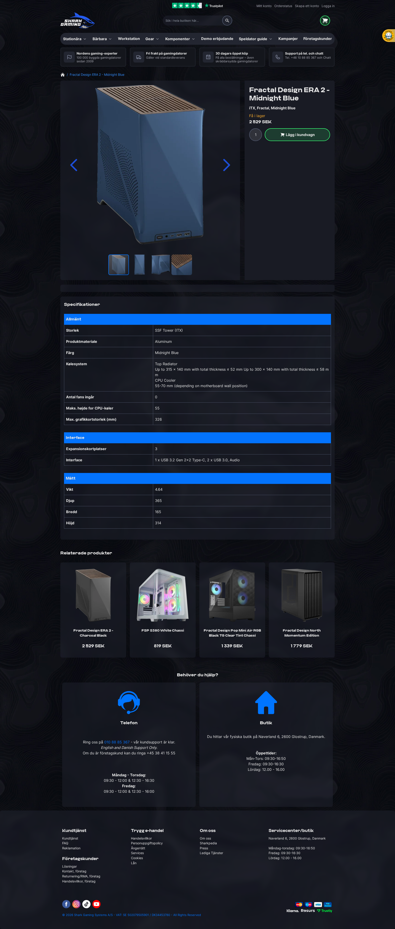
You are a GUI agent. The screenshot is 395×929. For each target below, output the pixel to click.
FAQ (65, 843)
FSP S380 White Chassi (162, 630)
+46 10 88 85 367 (303, 57)
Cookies (137, 858)
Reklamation (71, 848)
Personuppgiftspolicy (147, 843)
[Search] (227, 21)
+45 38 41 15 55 (161, 753)
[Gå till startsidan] (62, 74)
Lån (133, 863)
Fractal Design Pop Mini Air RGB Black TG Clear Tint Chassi (232, 633)
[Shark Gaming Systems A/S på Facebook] (66, 904)
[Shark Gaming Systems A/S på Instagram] (76, 904)
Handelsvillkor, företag (79, 881)
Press (204, 848)
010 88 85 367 (117, 742)
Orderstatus (283, 6)
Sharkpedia (208, 843)
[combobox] (197, 21)
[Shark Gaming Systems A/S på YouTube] (96, 904)
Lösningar (69, 866)
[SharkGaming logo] (77, 21)
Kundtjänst (70, 838)
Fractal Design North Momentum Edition (302, 633)
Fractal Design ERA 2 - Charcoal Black (93, 633)
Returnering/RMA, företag (81, 876)
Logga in (328, 6)
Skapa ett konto (307, 6)
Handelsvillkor (141, 838)
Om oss (205, 838)
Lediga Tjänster (211, 853)
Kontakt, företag (74, 871)
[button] (74, 165)
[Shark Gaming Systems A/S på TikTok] (86, 904)
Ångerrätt (138, 848)
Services (137, 853)
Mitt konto (264, 6)
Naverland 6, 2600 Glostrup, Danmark (291, 736)
